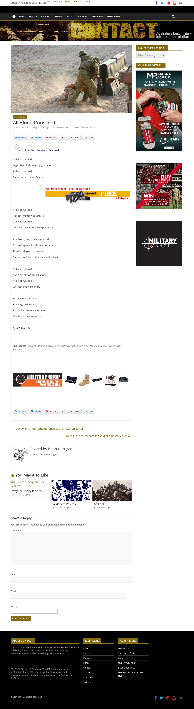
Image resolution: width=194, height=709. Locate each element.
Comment (17, 530)
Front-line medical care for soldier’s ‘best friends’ (97, 436)
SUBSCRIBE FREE (126, 667)
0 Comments (74, 127)
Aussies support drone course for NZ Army (68, 2)
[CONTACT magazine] (14, 16)
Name (14, 573)
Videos (71, 16)
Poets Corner (19, 117)
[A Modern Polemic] (71, 482)
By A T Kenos (90, 127)
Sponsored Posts (126, 653)
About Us (122, 658)
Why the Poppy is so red (27, 491)
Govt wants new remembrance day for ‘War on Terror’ (48, 428)
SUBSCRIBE (97, 16)
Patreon (62, 653)
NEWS (22, 16)
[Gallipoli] (112, 482)
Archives (83, 16)
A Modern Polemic (65, 504)
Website (15, 607)
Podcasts (46, 16)
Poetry (33, 16)
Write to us (113, 16)
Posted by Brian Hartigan (39, 127)
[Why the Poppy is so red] (30, 482)
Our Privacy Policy (127, 662)
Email (13, 591)
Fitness (59, 16)
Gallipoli (99, 504)
